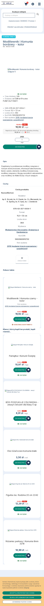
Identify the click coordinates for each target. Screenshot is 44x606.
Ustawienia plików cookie (22, 602)
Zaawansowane (14, 21)
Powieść (31, 21)
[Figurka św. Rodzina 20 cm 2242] (22, 484)
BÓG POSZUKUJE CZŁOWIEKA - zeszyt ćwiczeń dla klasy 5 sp (22, 403)
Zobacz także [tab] (22, 261)
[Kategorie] (39, 4)
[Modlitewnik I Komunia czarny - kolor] (22, 287)
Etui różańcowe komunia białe (22, 451)
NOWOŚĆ (24, 21)
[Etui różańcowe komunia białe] (22, 439)
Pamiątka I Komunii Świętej (22, 356)
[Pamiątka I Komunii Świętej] (22, 344)
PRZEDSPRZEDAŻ (31, 27)
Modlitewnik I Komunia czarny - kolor (22, 299)
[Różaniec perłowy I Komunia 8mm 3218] (22, 530)
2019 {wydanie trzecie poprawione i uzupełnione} (22, 306)
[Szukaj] (38, 14)
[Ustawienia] (33, 4)
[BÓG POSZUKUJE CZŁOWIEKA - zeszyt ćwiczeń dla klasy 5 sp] (22, 391)
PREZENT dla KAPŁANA (15, 27)
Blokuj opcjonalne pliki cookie (22, 597)
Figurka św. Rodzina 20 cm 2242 (22, 495)
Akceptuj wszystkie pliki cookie (22, 593)
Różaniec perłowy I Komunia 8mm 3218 (22, 542)
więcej (26, 588)
